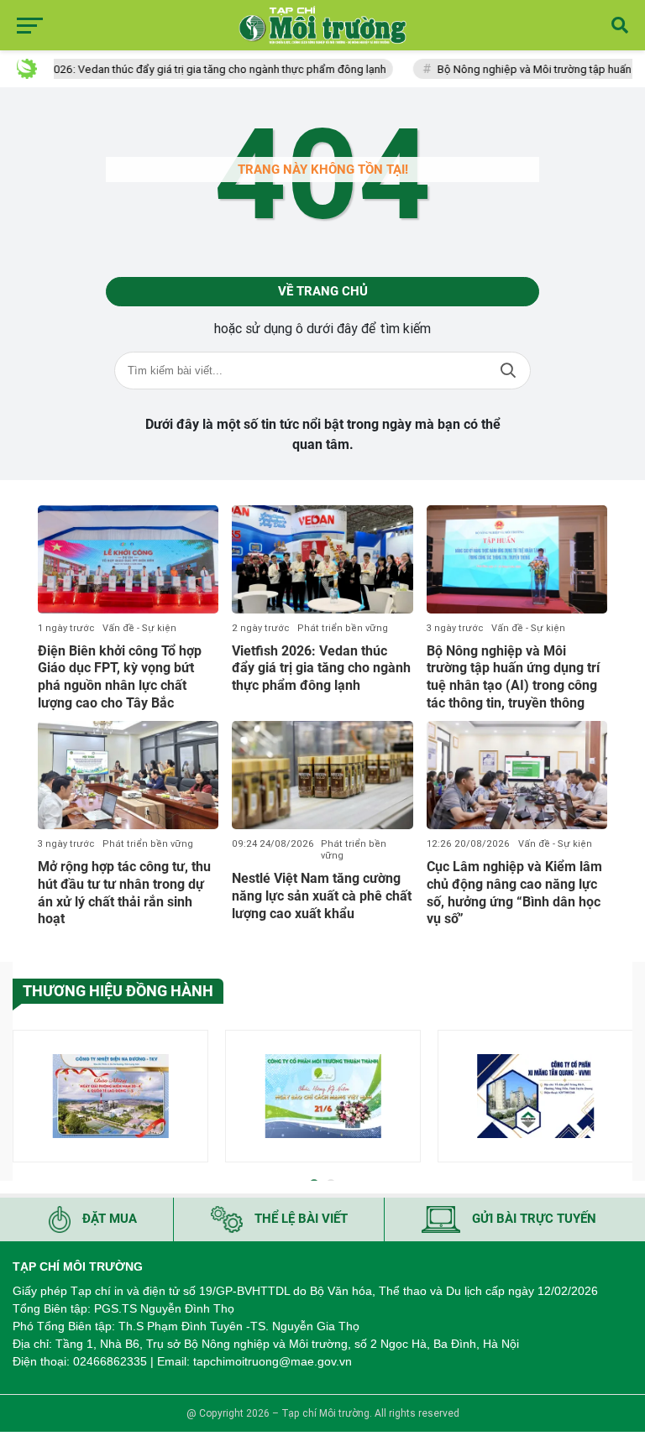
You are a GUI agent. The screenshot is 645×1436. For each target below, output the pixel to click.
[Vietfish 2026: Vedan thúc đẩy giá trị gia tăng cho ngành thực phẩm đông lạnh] (322, 559)
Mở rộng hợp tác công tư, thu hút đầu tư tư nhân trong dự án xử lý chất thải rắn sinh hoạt (124, 893)
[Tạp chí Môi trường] (322, 25)
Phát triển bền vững (342, 628)
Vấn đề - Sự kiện (139, 628)
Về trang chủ (323, 291)
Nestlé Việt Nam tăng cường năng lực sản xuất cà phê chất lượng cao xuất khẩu (322, 896)
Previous (25, 1099)
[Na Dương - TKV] (110, 1096)
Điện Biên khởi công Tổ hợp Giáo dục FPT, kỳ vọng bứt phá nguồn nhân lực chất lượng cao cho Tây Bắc (120, 677)
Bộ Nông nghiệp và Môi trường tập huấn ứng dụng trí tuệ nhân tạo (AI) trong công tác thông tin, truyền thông (513, 677)
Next (619, 1099)
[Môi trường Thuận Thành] (323, 1096)
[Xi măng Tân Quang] (535, 1096)
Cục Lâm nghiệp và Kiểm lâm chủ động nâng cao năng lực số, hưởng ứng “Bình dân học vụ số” (514, 893)
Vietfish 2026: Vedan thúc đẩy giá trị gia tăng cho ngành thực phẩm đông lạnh (321, 668)
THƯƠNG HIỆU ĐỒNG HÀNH (118, 991)
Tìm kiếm (508, 370)
